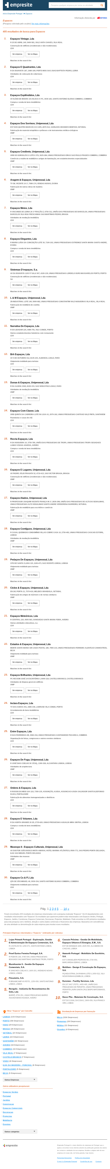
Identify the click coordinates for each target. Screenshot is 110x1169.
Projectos (7, 1116)
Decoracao (8, 1112)
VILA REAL (8, 1053)
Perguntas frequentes (64, 1158)
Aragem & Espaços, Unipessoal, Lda (30, 180)
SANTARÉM (8, 1041)
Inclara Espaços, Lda (21, 703)
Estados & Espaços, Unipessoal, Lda (30, 644)
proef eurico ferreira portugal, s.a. (26, 953)
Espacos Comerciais (12, 1108)
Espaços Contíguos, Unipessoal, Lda (30, 529)
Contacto (99, 1161)
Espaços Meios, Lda (21, 208)
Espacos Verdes (10, 1092)
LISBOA (6, 1017)
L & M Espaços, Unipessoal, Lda (27, 298)
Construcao (8, 1104)
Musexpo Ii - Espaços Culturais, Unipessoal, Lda (36, 847)
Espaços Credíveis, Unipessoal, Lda (30, 151)
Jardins (6, 1100)
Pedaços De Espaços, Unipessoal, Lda (31, 559)
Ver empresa (17, 54)
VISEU (6, 1061)
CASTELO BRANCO (12, 1057)
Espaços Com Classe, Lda (24, 411)
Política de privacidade (82, 1158)
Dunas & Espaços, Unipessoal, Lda (29, 382)
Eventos (7, 1124)
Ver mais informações (40, 24)
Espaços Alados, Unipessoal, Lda (28, 498)
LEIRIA (6, 1037)
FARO (5, 1025)
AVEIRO (6, 1045)
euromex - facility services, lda (78, 981)
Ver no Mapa (33, 54)
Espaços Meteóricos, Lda (24, 616)
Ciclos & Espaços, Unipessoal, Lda (29, 588)
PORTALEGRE (9, 1069)
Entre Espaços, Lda (21, 731)
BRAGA (6, 1029)
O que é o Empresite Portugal (67, 1161)
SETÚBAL (7, 1033)
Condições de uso (86, 1161)
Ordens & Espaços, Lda (23, 788)
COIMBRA (7, 1049)
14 (65, 908)
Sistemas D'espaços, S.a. (24, 269)
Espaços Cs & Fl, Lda (22, 877)
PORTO (6, 1021)
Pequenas (61, 1021)
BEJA (5, 1073)
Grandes (61, 1030)
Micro (59, 1017)
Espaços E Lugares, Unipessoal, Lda (30, 470)
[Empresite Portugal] (18, 7)
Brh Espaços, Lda (20, 354)
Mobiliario (7, 1120)
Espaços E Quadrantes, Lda (25, 67)
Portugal (7, 1096)
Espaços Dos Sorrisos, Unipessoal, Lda (32, 123)
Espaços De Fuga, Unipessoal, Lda (29, 759)
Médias (60, 1025)
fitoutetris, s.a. (16, 978)
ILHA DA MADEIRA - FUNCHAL (17, 1065)
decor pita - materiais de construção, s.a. (82, 997)
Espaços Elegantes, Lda (23, 239)
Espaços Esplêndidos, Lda (25, 95)
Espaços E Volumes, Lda (23, 818)
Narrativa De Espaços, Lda (24, 326)
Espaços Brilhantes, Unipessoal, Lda (30, 675)
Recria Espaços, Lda (21, 439)
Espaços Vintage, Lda (22, 39)
